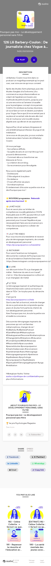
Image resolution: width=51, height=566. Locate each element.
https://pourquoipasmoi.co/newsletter (24, 245)
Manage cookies (32, 561)
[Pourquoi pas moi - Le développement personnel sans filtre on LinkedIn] (21, 435)
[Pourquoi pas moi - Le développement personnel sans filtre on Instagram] (15, 435)
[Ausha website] (43, 4)
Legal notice (42, 561)
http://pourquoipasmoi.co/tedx (20, 300)
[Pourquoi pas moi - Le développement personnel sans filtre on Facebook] (9, 435)
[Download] (34, 60)
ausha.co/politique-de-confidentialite (22, 376)
